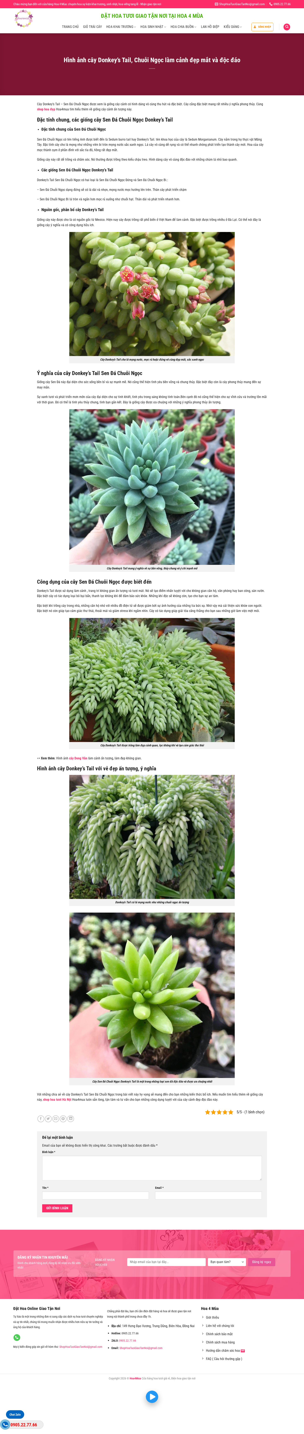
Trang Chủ (70, 27)
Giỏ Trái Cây (92, 27)
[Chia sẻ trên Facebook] (40, 1118)
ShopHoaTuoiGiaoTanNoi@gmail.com (80, 1347)
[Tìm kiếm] (287, 27)
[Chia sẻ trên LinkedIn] (70, 1118)
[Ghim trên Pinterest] (63, 1118)
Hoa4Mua (135, 1378)
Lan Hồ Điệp (210, 27)
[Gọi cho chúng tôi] (16, 1337)
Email (159, 1188)
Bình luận (48, 1152)
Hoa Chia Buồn (182, 27)
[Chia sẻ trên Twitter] (48, 1118)
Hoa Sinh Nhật (151, 27)
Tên (45, 1188)
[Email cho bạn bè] (55, 1118)
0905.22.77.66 (127, 1340)
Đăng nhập (264, 26)
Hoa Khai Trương (119, 27)
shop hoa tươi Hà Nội (57, 1100)
